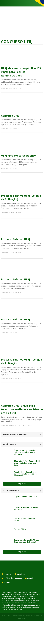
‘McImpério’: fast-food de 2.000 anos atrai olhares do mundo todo (27, 463)
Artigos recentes (11, 490)
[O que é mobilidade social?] (7, 498)
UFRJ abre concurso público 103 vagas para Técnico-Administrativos (21, 71)
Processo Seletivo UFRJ (15, 239)
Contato (7, 582)
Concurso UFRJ (10, 115)
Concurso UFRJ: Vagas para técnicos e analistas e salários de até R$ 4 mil (22, 409)
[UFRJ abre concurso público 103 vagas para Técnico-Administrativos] (22, 55)
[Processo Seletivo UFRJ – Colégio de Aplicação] (22, 347)
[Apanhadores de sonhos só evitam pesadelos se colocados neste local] (7, 474)
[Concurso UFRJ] (22, 103)
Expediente (21, 574)
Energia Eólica (20, 529)
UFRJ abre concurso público (18, 155)
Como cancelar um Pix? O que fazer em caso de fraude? (26, 541)
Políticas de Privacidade (13, 578)
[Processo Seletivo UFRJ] (22, 226)
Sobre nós (7, 574)
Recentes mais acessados (15, 434)
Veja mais (22, 484)
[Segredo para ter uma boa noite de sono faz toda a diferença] (7, 452)
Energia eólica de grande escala (24, 519)
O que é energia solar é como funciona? (26, 508)
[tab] (22, 434)
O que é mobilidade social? (25, 496)
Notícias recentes (11, 444)
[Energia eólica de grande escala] (7, 520)
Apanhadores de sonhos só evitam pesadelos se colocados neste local (27, 474)
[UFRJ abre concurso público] (22, 143)
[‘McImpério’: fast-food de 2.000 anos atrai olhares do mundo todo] (7, 463)
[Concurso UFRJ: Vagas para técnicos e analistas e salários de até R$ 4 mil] (22, 393)
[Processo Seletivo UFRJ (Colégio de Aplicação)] (22, 183)
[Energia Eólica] (7, 531)
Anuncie (30, 578)
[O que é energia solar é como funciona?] (7, 509)
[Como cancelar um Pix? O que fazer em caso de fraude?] (7, 542)
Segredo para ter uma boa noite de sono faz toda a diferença (25, 452)
